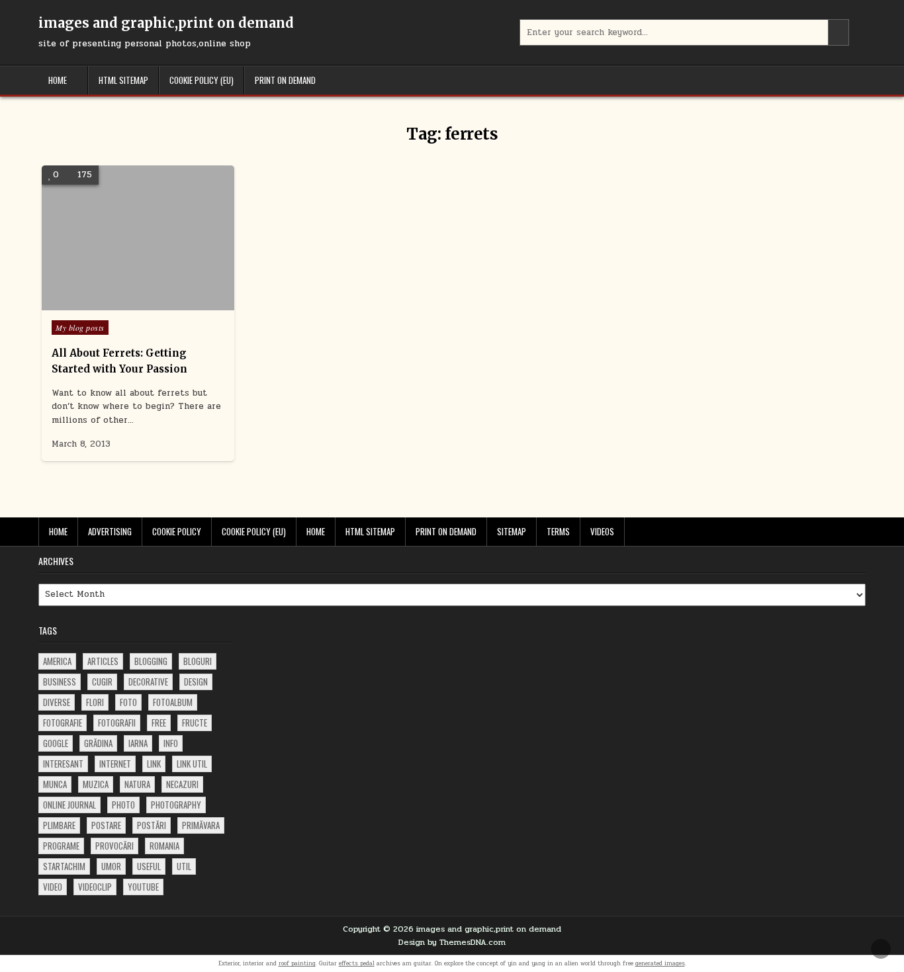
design (196, 681)
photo (123, 804)
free (159, 722)
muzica (96, 784)
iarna (138, 743)
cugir (102, 681)
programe (61, 845)
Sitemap (511, 531)
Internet (115, 763)
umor (111, 866)
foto (128, 702)
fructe (194, 722)
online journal (69, 804)
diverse (56, 702)
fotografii (117, 722)
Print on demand (285, 80)
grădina (98, 743)
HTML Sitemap (123, 80)
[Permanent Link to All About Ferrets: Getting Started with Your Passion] (138, 237)
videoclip (95, 886)
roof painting (297, 963)
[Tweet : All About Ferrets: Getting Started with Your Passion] (118, 303)
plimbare (59, 825)
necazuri (182, 784)
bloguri (197, 661)
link (154, 763)
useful (149, 866)
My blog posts (80, 327)
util (184, 866)
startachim (64, 866)
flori (95, 702)
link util (192, 763)
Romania (164, 845)
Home (57, 80)
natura (137, 784)
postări (151, 825)
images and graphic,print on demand (166, 23)
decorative (148, 681)
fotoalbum (173, 702)
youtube (143, 886)
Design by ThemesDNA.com (452, 942)
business (59, 681)
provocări (114, 845)
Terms (558, 531)
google (55, 743)
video (52, 886)
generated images (660, 963)
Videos (602, 531)
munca (55, 784)
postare (106, 825)
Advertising (110, 531)
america (57, 661)
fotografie (62, 722)
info (170, 743)
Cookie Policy (176, 531)
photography (176, 804)
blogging (150, 661)
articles (102, 661)
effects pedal (357, 963)
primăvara (201, 825)
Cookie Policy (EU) (201, 80)
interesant (63, 763)
